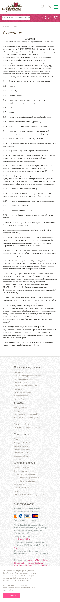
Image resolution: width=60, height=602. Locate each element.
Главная (6, 26)
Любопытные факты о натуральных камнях (29, 496)
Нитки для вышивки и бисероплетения (23, 394)
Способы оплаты (21, 452)
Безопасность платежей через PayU (29, 421)
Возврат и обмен (21, 456)
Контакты (18, 459)
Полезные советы (21, 467)
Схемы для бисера (27, 481)
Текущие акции (20, 407)
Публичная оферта (22, 424)
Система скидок (21, 446)
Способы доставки (22, 449)
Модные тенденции (27, 474)
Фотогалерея (19, 484)
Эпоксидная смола (22, 372)
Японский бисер (21, 382)
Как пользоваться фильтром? (26, 417)
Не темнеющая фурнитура (25, 379)
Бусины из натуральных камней (27, 375)
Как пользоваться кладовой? (26, 414)
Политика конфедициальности (27, 427)
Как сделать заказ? (22, 411)
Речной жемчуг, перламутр (25, 386)
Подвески (18, 389)
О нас (16, 439)
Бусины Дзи (19, 399)
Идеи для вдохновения (29, 478)
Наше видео (19, 491)
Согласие (18, 431)
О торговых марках (22, 488)
